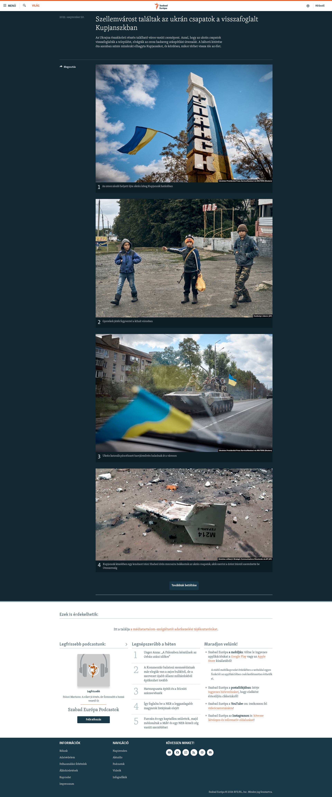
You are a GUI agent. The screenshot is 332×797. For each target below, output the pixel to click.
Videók (117, 770)
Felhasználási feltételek (73, 764)
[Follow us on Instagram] (185, 752)
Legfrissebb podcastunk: (82, 644)
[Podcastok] (308, 5)
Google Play (238, 656)
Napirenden (120, 751)
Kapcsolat (65, 777)
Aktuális (117, 757)
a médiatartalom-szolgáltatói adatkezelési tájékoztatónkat (174, 629)
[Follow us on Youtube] (169, 752)
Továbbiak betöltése (184, 585)
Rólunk (63, 751)
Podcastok (118, 764)
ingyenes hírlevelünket (223, 692)
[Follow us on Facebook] (177, 752)
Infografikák (120, 777)
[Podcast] (202, 752)
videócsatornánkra (220, 708)
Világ (35, 5)
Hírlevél (319, 5)
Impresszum (66, 783)
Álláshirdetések (68, 770)
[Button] (68, 67)
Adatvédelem (67, 757)
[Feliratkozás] (210, 752)
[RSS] (194, 752)
